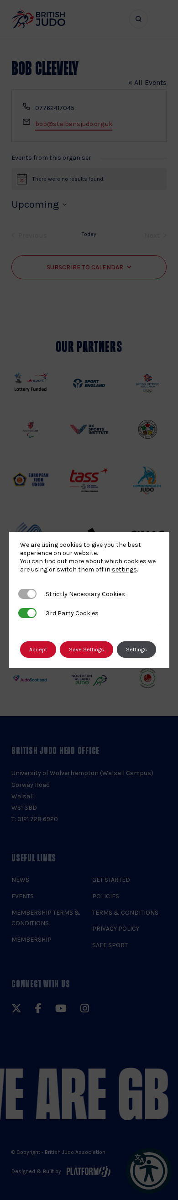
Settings (136, 649)
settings (124, 569)
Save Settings (86, 649)
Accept (38, 649)
